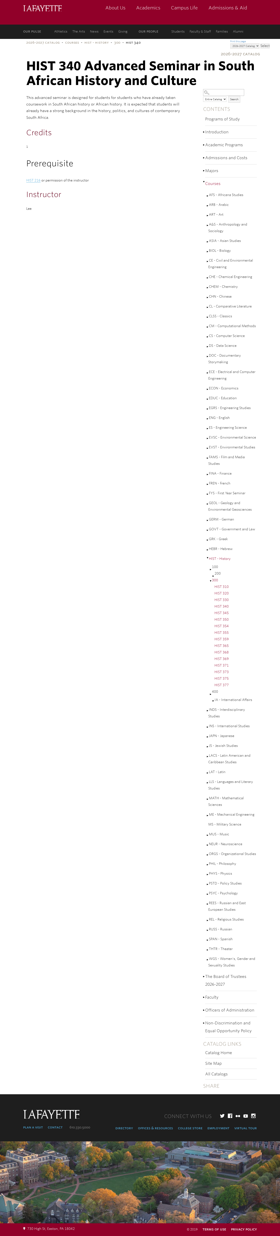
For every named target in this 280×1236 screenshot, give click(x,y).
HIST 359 (221, 639)
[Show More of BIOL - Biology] (208, 252)
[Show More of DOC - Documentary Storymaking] (208, 356)
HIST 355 (221, 633)
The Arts (78, 31)
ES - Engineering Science (228, 428)
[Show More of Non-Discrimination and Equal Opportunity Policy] (204, 1023)
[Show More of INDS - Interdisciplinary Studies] (208, 711)
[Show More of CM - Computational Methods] (208, 327)
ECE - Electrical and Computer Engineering (231, 375)
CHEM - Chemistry (223, 287)
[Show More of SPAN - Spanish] (208, 940)
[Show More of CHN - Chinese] (208, 297)
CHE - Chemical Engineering (230, 277)
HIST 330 (221, 600)
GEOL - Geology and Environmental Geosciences (230, 506)
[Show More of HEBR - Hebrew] (208, 550)
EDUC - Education (223, 398)
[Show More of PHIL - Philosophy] (208, 865)
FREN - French (219, 483)
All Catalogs (216, 1074)
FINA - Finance (220, 473)
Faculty (212, 997)
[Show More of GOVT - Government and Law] (208, 530)
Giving (122, 31)
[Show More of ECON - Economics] (208, 389)
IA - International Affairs (233, 700)
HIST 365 (221, 646)
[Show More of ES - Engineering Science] (208, 429)
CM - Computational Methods (232, 326)
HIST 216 (33, 180)
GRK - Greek (218, 539)
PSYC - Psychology (223, 893)
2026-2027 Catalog (43, 42)
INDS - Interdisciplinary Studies (226, 713)
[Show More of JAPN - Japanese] (208, 737)
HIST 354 (221, 626)
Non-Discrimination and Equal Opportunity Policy (228, 1027)
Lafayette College (42, 8)
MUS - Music (219, 834)
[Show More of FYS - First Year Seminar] (208, 494)
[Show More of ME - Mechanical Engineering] (208, 815)
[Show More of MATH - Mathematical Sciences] (208, 799)
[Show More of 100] (211, 569)
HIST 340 (221, 606)
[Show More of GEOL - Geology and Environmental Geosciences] (208, 504)
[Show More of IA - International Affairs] (214, 701)
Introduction (217, 132)
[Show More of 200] (214, 576)
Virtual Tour (245, 1128)
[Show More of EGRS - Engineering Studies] (208, 409)
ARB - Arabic (219, 205)
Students (178, 31)
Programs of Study (222, 119)
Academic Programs (224, 145)
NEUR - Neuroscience (225, 844)
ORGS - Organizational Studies (232, 854)
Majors (211, 170)
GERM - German (221, 519)
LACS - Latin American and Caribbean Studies (229, 759)
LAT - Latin (217, 772)
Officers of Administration (229, 1010)
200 (218, 573)
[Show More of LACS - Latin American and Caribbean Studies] (208, 756)
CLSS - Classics (220, 316)
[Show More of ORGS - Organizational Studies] (208, 855)
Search (234, 99)
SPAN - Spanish (221, 939)
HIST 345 (221, 613)
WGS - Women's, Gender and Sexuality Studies (231, 962)
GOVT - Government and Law (232, 529)
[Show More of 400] (211, 694)
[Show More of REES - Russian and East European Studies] (208, 904)
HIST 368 (221, 652)
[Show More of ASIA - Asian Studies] (208, 242)
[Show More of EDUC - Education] (208, 399)
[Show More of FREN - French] (208, 484)
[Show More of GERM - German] (208, 520)
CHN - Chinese (220, 296)
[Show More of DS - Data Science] (208, 347)
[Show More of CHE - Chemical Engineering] (208, 278)
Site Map (213, 1063)
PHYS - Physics (220, 873)
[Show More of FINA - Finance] (208, 474)
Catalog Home (218, 1052)
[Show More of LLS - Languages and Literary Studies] (208, 783)
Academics (148, 7)
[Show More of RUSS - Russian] (208, 930)
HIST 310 (221, 587)
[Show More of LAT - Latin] (208, 773)
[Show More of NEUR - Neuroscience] (208, 845)
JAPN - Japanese (221, 736)
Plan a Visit (33, 1127)
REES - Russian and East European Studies (227, 906)
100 (215, 567)
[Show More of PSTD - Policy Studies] (208, 884)
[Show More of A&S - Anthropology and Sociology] (208, 225)
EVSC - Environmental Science (232, 437)
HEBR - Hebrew (221, 549)
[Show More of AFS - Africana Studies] (208, 196)
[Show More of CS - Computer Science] (208, 337)
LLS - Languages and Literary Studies (230, 785)
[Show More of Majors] (204, 171)
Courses (72, 42)
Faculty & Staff (200, 31)
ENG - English (219, 418)
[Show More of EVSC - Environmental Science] (208, 438)
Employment (218, 1128)
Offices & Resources (155, 1128)
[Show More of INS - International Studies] (208, 727)
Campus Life (184, 7)
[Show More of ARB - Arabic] (208, 206)
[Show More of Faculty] (204, 997)
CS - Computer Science (227, 336)
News (94, 31)
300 (117, 42)
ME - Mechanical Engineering (231, 814)
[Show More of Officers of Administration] (204, 1010)
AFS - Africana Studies (226, 195)
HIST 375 (221, 678)
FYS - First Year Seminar (227, 493)
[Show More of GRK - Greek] (208, 540)
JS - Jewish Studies (223, 746)
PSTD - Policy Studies (225, 883)
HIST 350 (221, 619)
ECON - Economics (223, 388)
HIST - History (96, 42)
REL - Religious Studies (226, 919)
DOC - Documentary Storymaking (224, 359)
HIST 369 (221, 659)
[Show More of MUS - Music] (208, 835)
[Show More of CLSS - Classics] (208, 317)
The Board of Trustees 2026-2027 (225, 980)
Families (222, 31)
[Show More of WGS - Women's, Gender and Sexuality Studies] (208, 960)
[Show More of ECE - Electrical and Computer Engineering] (208, 373)
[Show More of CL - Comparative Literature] (208, 307)
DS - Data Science (223, 346)
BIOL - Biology (220, 251)
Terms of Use (214, 1229)
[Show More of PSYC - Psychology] (208, 894)
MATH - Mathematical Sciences (226, 801)
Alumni (238, 31)
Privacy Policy (244, 1229)
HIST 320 (221, 593)
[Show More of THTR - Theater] (208, 950)
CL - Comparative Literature (230, 306)
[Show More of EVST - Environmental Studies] (208, 448)
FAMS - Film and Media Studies (226, 460)
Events (108, 31)
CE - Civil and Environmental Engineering (230, 264)
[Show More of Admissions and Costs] (204, 158)
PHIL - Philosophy (222, 864)
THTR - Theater (221, 949)
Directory (124, 1128)
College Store (190, 1128)
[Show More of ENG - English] (208, 419)
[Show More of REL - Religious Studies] (208, 920)
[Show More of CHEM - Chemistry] (208, 288)
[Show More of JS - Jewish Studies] (208, 747)
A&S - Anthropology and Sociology (227, 227)
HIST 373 (221, 672)
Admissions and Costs (226, 157)
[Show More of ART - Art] (208, 216)
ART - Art (216, 215)
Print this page (238, 41)
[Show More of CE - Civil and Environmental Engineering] (208, 261)
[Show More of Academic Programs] (204, 145)
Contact (55, 1127)
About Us (115, 7)
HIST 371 (221, 665)
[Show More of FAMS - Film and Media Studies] (208, 458)
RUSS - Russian (220, 929)
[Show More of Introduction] (204, 132)
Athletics (60, 31)
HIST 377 (221, 685)
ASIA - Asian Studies (225, 241)
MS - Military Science (224, 824)
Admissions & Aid (227, 7)
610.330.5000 (79, 1127)
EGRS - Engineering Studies (230, 408)
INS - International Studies (229, 726)
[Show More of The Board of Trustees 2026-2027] (204, 976)
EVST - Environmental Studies (232, 447)
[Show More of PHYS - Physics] (208, 874)
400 (215, 692)
